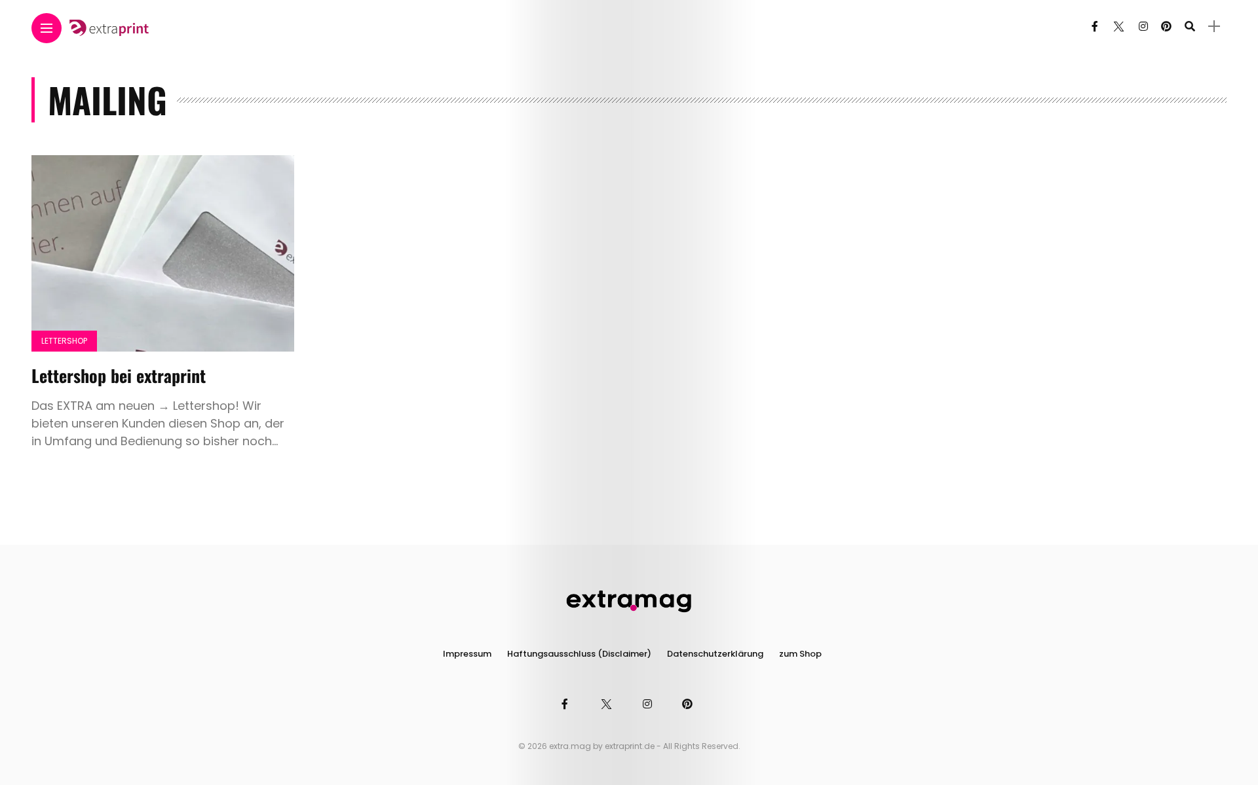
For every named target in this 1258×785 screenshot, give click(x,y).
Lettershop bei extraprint (118, 375)
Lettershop (64, 340)
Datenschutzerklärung (715, 654)
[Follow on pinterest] (1166, 26)
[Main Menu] (46, 28)
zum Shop (800, 654)
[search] (1190, 26)
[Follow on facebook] (1095, 26)
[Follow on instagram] (1143, 26)
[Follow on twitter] (1118, 26)
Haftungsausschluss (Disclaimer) (579, 654)
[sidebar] (1214, 26)
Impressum (467, 654)
